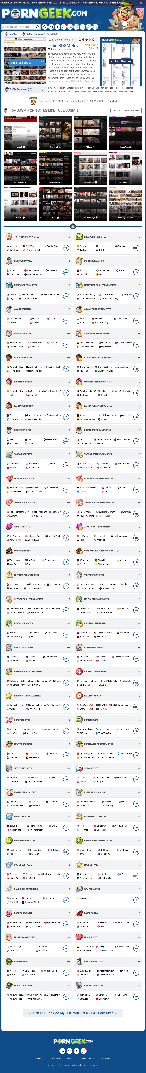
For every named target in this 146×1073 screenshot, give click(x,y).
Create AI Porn (95, 26)
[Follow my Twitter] (57, 27)
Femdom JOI (89, 182)
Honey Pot (83, 26)
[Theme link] (45, 27)
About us (56, 1058)
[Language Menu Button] (142, 3)
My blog (63, 27)
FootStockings (89, 217)
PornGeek (112, 101)
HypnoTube (124, 147)
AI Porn (70, 27)
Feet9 (54, 217)
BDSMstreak (124, 182)
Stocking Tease (124, 217)
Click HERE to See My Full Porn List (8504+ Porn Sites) (73, 1013)
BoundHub (54, 147)
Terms (70, 1058)
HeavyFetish (19, 182)
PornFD (19, 217)
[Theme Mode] (62, 1051)
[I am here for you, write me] (51, 27)
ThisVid (89, 147)
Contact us (39, 1058)
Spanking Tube (54, 182)
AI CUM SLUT (76, 26)
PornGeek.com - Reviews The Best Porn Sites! (77, 1065)
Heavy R (19, 147)
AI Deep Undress (88, 26)
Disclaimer (106, 1058)
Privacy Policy (87, 1058)
